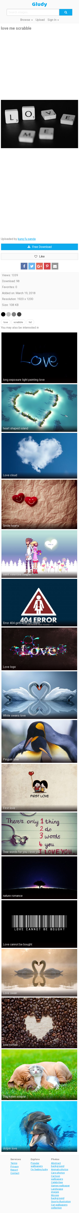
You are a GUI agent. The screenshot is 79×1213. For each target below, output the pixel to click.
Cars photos (58, 1172)
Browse (25, 20)
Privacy (14, 1166)
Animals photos (59, 1169)
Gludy (39, 4)
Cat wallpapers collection (59, 1206)
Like (42, 256)
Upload (40, 20)
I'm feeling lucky (39, 1169)
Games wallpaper (60, 1185)
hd (30, 322)
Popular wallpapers (37, 1164)
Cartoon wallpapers (57, 1177)
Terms (13, 1163)
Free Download (42, 247)
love (5, 322)
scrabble (18, 322)
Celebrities (57, 1182)
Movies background (57, 1197)
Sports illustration (61, 1201)
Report (14, 1169)
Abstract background (57, 1164)
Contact (14, 1173)
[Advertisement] (39, 65)
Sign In (52, 20)
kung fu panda (27, 239)
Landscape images (57, 1190)
